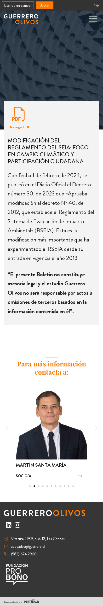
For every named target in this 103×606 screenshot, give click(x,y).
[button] (7, 428)
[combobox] (18, 5)
